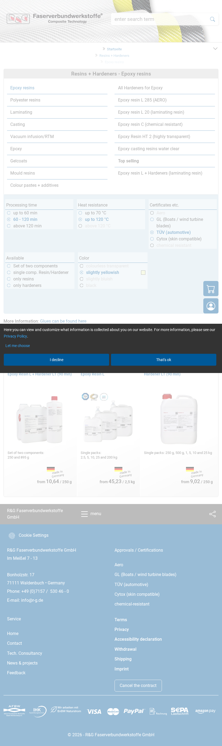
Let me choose (17, 345)
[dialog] (111, 373)
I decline (56, 360)
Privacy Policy (15, 336)
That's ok (163, 360)
